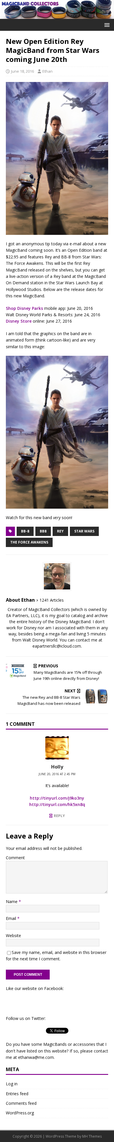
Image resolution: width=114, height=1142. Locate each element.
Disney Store (19, 321)
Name (12, 901)
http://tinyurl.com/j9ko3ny (57, 798)
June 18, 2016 (22, 71)
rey (60, 531)
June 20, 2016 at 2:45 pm (57, 774)
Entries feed (17, 1093)
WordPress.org (20, 1113)
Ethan (47, 71)
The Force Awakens (29, 542)
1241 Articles (51, 600)
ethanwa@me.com (36, 1057)
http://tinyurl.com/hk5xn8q (57, 804)
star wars (84, 531)
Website (13, 935)
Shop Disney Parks (24, 308)
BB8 (43, 531)
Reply (59, 815)
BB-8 (25, 531)
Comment (15, 857)
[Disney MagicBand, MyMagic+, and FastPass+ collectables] (57, 15)
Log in (12, 1083)
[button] (106, 24)
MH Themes (92, 1136)
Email (11, 918)
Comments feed (21, 1103)
